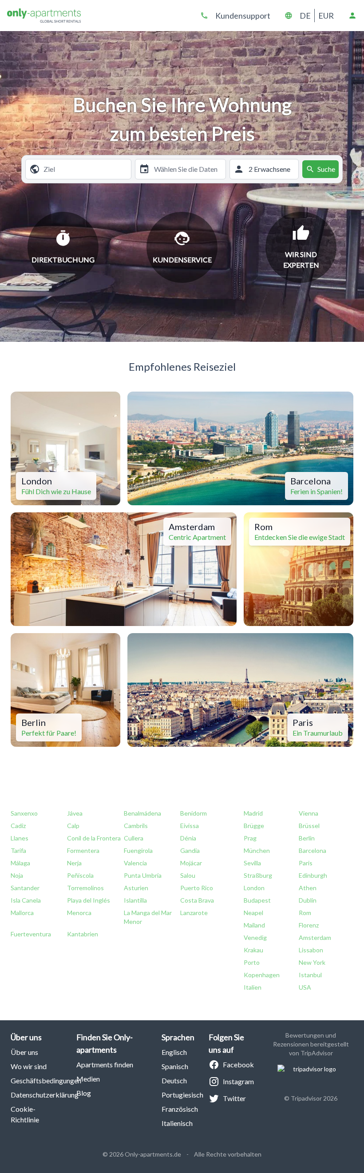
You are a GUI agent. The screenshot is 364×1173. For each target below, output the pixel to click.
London (254, 888)
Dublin (308, 900)
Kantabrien (82, 934)
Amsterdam (315, 937)
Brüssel (309, 825)
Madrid (253, 813)
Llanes (19, 838)
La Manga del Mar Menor (148, 917)
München (257, 850)
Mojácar (191, 863)
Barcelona (312, 850)
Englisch (174, 1052)
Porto (252, 962)
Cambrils (136, 825)
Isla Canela (26, 900)
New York (312, 962)
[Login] (352, 16)
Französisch (180, 1109)
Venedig (255, 937)
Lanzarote (194, 912)
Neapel (253, 912)
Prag (250, 838)
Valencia (135, 863)
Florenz (309, 925)
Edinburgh (313, 875)
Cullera (133, 838)
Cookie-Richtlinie (25, 1114)
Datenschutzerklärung (45, 1094)
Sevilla (252, 863)
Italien (252, 987)
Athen (308, 888)
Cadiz (18, 825)
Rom (305, 912)
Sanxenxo (24, 813)
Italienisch (177, 1123)
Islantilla (135, 900)
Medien (88, 1078)
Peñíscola (80, 875)
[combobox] (85, 169)
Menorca (79, 912)
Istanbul (310, 975)
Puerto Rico (196, 888)
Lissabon (311, 950)
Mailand (254, 925)
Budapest (257, 900)
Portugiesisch (182, 1094)
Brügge (254, 825)
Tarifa (18, 850)
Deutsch (174, 1080)
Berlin (307, 838)
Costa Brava (197, 900)
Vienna (308, 813)
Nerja (74, 863)
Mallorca (22, 912)
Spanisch (175, 1066)
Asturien (136, 888)
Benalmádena (142, 813)
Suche (326, 169)
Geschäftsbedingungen (46, 1080)
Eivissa (189, 825)
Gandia (190, 850)
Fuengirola (138, 850)
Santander (25, 888)
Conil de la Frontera (94, 838)
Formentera (83, 850)
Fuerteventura (31, 934)
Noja (17, 875)
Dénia (188, 838)
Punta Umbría (143, 875)
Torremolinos (85, 888)
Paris (306, 863)
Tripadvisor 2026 (314, 1098)
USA (305, 987)
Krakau (253, 950)
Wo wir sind (29, 1066)
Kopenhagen (262, 975)
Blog (83, 1093)
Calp (73, 825)
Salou (187, 875)
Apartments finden (104, 1064)
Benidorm (193, 813)
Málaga (20, 863)
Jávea (75, 813)
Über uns (24, 1052)
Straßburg (258, 875)
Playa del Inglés (88, 900)
